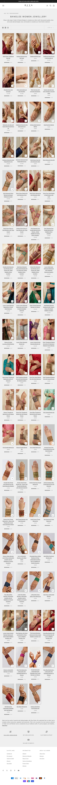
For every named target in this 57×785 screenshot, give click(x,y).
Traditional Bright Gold (35, 56)
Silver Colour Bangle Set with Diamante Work (21, 194)
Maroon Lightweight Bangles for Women (8, 670)
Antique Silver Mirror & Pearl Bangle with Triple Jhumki (21, 230)
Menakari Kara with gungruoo (8, 90)
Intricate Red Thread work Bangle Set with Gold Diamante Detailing (8, 484)
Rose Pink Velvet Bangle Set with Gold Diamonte (35, 378)
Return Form (25, 758)
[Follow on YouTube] (18, 770)
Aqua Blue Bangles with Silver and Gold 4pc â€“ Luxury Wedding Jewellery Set (48, 636)
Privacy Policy (26, 763)
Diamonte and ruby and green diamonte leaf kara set (8, 126)
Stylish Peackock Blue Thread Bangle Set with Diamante (48, 484)
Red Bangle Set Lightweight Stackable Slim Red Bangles (8, 708)
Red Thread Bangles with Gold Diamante (22, 520)
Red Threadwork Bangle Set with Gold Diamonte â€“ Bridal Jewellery (21, 379)
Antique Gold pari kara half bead (22, 57)
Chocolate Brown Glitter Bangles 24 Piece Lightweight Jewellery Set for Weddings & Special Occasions (35, 560)
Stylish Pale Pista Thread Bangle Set (35, 483)
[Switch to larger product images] (3, 28)
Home (5, 13)
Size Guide (9, 763)
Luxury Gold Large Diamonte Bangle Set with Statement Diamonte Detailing (49, 269)
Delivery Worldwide (10, 735)
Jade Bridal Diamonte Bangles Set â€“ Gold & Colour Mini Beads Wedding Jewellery (48, 308)
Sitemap (24, 766)
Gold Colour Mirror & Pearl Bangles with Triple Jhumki (8, 230)
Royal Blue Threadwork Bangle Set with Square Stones (35, 414)
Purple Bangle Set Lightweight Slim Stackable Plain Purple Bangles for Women (35, 672)
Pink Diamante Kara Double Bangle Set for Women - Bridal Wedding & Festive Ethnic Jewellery (35, 232)
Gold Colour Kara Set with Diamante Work (35, 160)
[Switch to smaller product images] (5, 28)
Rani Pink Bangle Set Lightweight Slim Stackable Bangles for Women (22, 672)
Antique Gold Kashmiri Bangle (35, 125)
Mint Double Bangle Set (48, 412)
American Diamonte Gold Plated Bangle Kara (22, 160)
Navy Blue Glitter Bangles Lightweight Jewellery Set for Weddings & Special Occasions (8, 598)
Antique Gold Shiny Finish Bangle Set (35, 707)
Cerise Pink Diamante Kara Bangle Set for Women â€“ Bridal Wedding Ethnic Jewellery (35, 270)
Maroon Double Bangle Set (21, 448)
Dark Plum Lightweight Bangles (48, 595)
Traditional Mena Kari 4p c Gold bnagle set (48, 57)
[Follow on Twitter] (7, 770)
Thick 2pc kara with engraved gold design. (35, 90)
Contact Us (9, 753)
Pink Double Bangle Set (8, 447)
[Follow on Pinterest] (14, 770)
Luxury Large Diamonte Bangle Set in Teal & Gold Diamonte (8, 307)
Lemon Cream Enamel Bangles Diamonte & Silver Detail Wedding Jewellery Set (8, 636)
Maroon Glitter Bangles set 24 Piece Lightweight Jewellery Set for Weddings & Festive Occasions (8, 560)
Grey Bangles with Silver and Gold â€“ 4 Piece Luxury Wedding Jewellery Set (21, 636)
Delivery (24, 753)
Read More (4, 725)
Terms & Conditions (27, 761)
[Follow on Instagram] (11, 770)
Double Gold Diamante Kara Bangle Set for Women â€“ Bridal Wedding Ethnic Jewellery (8, 270)
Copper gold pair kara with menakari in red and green (48, 91)
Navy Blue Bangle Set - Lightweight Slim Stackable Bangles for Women (48, 672)
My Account (9, 756)
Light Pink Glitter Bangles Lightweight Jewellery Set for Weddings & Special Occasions (22, 598)
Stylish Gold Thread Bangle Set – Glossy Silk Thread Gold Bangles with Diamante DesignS (21, 485)
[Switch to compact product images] (8, 28)
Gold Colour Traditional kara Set (8, 57)
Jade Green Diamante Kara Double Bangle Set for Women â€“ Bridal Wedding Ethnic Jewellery (21, 270)
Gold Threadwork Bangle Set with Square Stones (49, 378)
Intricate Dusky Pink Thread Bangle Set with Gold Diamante (48, 449)
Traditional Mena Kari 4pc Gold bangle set (22, 125)
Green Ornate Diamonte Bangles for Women (35, 306)
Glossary (42, 756)
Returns (8, 761)
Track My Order (10, 758)
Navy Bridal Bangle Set (35, 447)
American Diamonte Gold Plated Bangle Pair (8, 160)
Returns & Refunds (27, 756)
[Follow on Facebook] (3, 770)
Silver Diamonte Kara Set (49, 160)
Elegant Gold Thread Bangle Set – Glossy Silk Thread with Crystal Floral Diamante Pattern (8, 522)
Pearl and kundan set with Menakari (22, 90)
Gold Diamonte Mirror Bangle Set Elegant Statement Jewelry (8, 195)
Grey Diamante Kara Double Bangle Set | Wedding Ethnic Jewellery (48, 231)
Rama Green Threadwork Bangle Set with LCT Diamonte (8, 379)
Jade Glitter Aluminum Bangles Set (49, 557)
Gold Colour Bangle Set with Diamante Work (35, 194)
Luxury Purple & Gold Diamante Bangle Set (35, 343)
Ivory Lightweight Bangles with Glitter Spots (21, 557)
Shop (8, 13)
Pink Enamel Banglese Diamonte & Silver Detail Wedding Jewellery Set (35, 634)
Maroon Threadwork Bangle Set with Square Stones (8, 414)
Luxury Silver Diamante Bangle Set (21, 343)
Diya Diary (42, 758)
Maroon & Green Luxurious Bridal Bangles (8, 343)
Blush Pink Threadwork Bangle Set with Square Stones (21, 414)
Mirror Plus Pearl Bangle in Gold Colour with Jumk (48, 195)
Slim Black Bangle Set (22, 706)
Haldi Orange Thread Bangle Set (35, 520)
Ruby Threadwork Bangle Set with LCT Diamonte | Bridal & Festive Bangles (49, 344)
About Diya (42, 753)
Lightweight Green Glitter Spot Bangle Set (35, 595)
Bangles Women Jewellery (14, 13)
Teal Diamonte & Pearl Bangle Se (49, 520)
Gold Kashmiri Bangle (49, 125)
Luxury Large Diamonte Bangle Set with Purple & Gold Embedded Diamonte (21, 308)
